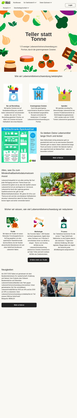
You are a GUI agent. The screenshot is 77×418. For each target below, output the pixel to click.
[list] (38, 102)
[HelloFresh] (6, 2)
